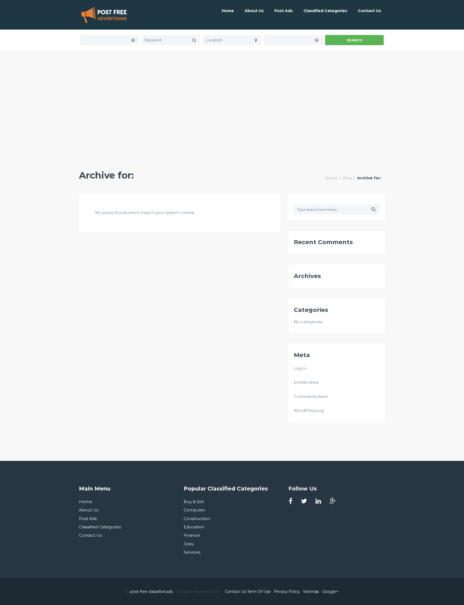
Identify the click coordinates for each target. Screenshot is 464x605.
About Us (254, 10)
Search (354, 40)
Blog (347, 178)
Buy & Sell (194, 501)
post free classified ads (151, 591)
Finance (192, 535)
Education (194, 526)
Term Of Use (259, 591)
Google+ (330, 591)
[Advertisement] (232, 88)
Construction (197, 518)
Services (192, 552)
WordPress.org (309, 410)
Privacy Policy (287, 591)
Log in (300, 368)
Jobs (188, 543)
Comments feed (310, 396)
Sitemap (311, 591)
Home (228, 10)
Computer (194, 510)
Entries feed (306, 382)
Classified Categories (325, 10)
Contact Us (369, 10)
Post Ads (283, 10)
